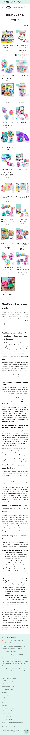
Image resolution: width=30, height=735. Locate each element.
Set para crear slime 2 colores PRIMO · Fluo (7, 198)
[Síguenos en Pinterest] (10, 726)
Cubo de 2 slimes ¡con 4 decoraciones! (7, 124)
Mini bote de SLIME (22, 146)
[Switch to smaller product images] (27, 25)
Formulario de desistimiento (9, 689)
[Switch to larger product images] (25, 25)
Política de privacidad (7, 719)
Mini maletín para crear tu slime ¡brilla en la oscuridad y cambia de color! (7, 173)
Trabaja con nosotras (7, 698)
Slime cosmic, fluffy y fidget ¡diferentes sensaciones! (7, 221)
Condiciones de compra (8, 681)
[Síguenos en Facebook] (2, 726)
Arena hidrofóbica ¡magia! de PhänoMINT (8, 47)
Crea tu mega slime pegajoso (8, 99)
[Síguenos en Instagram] (6, 726)
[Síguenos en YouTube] (14, 726)
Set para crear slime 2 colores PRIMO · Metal (22, 198)
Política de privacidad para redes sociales (12, 722)
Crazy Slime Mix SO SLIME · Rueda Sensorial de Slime (8, 77)
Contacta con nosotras (7, 695)
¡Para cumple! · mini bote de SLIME (7, 293)
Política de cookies (6, 716)
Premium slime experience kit (22, 170)
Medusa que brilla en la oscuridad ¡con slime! (8, 147)
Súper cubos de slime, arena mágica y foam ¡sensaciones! (22, 270)
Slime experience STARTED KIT (22, 220)
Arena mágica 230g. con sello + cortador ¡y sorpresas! (22, 48)
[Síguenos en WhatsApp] (18, 726)
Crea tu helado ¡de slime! (22, 76)
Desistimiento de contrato (8, 708)
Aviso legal (4, 705)
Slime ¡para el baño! (7, 243)
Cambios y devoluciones (8, 686)
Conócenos (4, 692)
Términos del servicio (7, 714)
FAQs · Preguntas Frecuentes (9, 678)
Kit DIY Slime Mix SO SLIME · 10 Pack (22, 123)
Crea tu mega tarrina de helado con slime (22, 100)
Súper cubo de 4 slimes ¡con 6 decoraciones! (8, 269)
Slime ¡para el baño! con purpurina (22, 244)
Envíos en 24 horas (6, 684)
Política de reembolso (7, 711)
